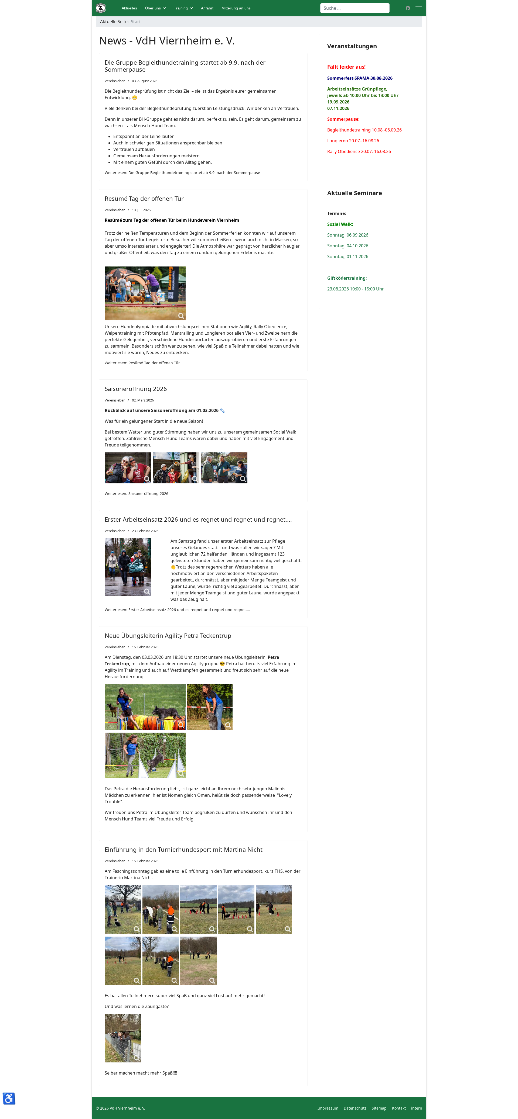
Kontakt (399, 1108)
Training (181, 8)
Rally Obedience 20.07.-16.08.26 (359, 151)
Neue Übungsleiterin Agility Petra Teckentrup (168, 635)
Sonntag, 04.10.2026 (347, 246)
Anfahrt (207, 8)
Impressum (328, 1108)
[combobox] (355, 8)
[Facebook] (408, 8)
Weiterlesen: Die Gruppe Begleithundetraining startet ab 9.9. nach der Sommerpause (182, 172)
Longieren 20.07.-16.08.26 (353, 141)
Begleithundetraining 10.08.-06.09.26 (364, 130)
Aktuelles (129, 8)
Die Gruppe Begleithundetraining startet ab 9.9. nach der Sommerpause (185, 65)
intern (416, 1108)
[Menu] (418, 8)
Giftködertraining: (347, 278)
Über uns (153, 8)
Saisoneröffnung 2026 (136, 388)
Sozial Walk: (340, 224)
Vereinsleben (115, 80)
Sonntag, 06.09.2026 (347, 235)
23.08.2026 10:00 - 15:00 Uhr (355, 289)
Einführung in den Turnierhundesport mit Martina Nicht (184, 849)
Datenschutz (355, 1108)
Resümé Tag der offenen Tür (144, 198)
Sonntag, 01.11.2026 (347, 256)
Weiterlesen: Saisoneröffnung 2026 (136, 493)
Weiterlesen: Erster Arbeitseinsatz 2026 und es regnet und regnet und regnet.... (177, 609)
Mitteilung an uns (236, 8)
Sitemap (379, 1108)
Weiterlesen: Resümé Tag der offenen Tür (142, 362)
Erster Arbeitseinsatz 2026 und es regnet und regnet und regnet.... (198, 519)
